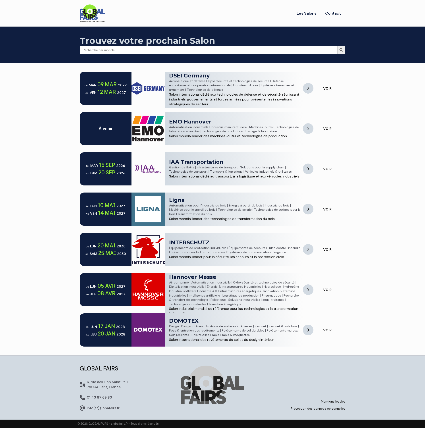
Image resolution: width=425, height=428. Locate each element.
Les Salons (306, 13)
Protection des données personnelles (318, 409)
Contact (333, 13)
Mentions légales (333, 401)
